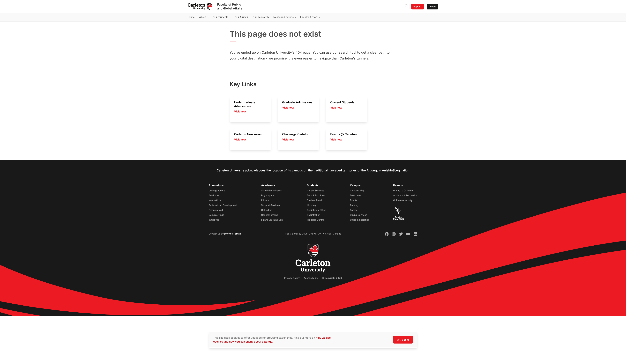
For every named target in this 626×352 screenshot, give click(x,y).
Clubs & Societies (359, 219)
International (215, 200)
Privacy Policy (292, 278)
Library (265, 200)
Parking (354, 205)
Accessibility (311, 278)
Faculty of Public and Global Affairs (229, 6)
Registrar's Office (316, 210)
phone (228, 233)
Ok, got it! (403, 339)
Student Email (314, 200)
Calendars (266, 210)
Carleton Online (269, 214)
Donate (432, 6)
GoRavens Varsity (402, 200)
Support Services (270, 205)
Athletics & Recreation (405, 195)
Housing (311, 205)
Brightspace (267, 195)
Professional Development (223, 205)
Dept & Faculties (316, 195)
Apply (416, 6)
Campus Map (357, 190)
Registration (313, 214)
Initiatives (214, 219)
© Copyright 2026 (332, 278)
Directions (355, 195)
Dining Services (358, 214)
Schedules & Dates (271, 190)
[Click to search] (406, 6)
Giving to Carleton (403, 190)
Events (353, 200)
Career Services (315, 190)
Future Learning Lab (272, 219)
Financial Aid (216, 210)
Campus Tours (216, 214)
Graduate (214, 195)
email (238, 233)
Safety (353, 210)
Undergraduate (217, 190)
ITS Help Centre (315, 219)
